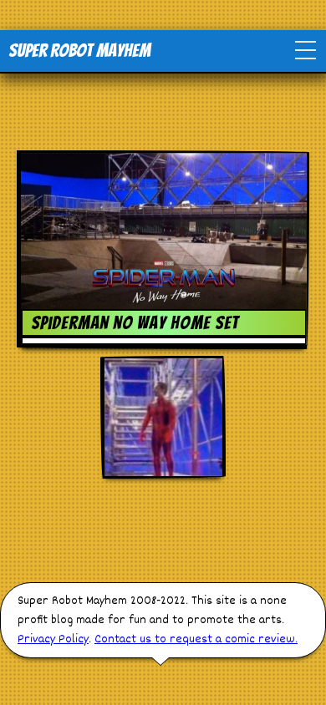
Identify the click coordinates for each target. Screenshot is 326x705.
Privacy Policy (53, 639)
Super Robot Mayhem (79, 50)
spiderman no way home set (135, 322)
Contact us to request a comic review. (196, 639)
